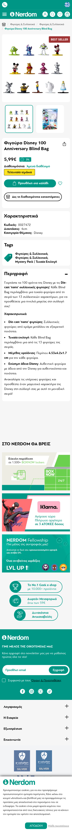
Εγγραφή (58, 670)
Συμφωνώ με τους (34, 680)
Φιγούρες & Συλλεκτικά (22, 24)
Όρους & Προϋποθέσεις (46, 680)
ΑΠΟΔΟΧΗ (36, 825)
